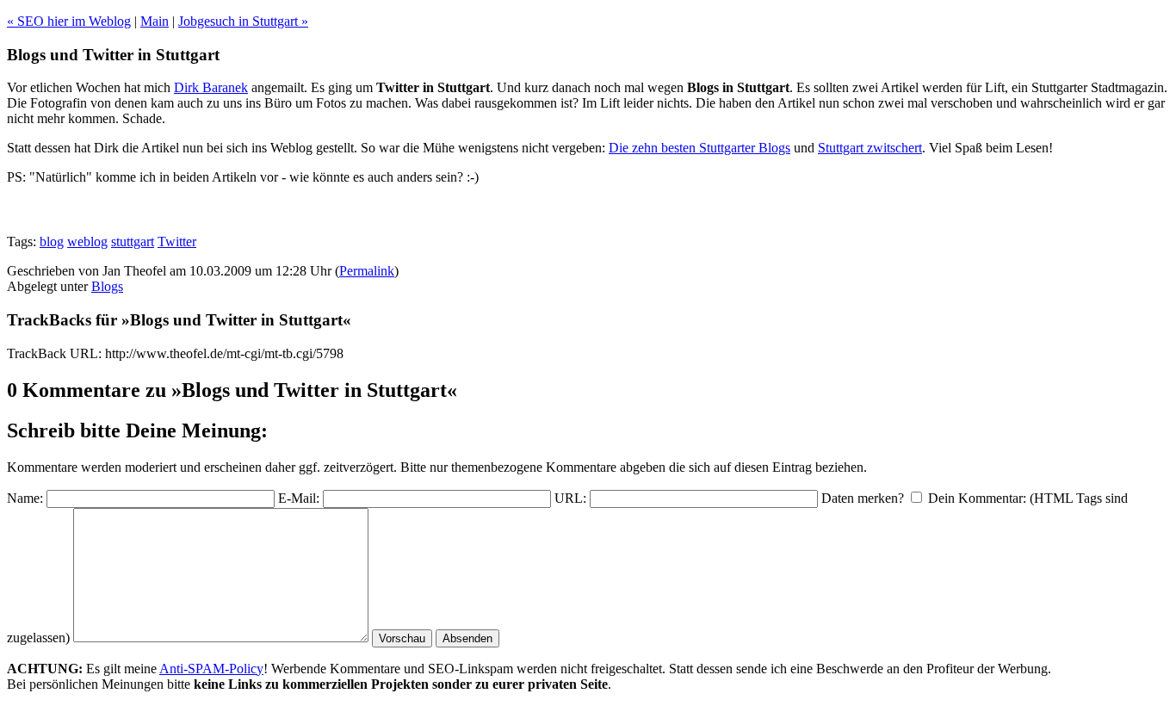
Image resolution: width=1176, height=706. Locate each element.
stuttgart (132, 241)
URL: (570, 498)
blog (52, 241)
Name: (25, 498)
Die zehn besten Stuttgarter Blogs (699, 147)
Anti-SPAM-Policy (211, 668)
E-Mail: (298, 498)
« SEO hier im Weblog (69, 21)
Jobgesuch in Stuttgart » (243, 21)
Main (154, 21)
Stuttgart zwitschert (870, 147)
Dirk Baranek (211, 87)
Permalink (366, 270)
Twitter (177, 241)
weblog (87, 241)
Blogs (107, 286)
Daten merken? (862, 498)
